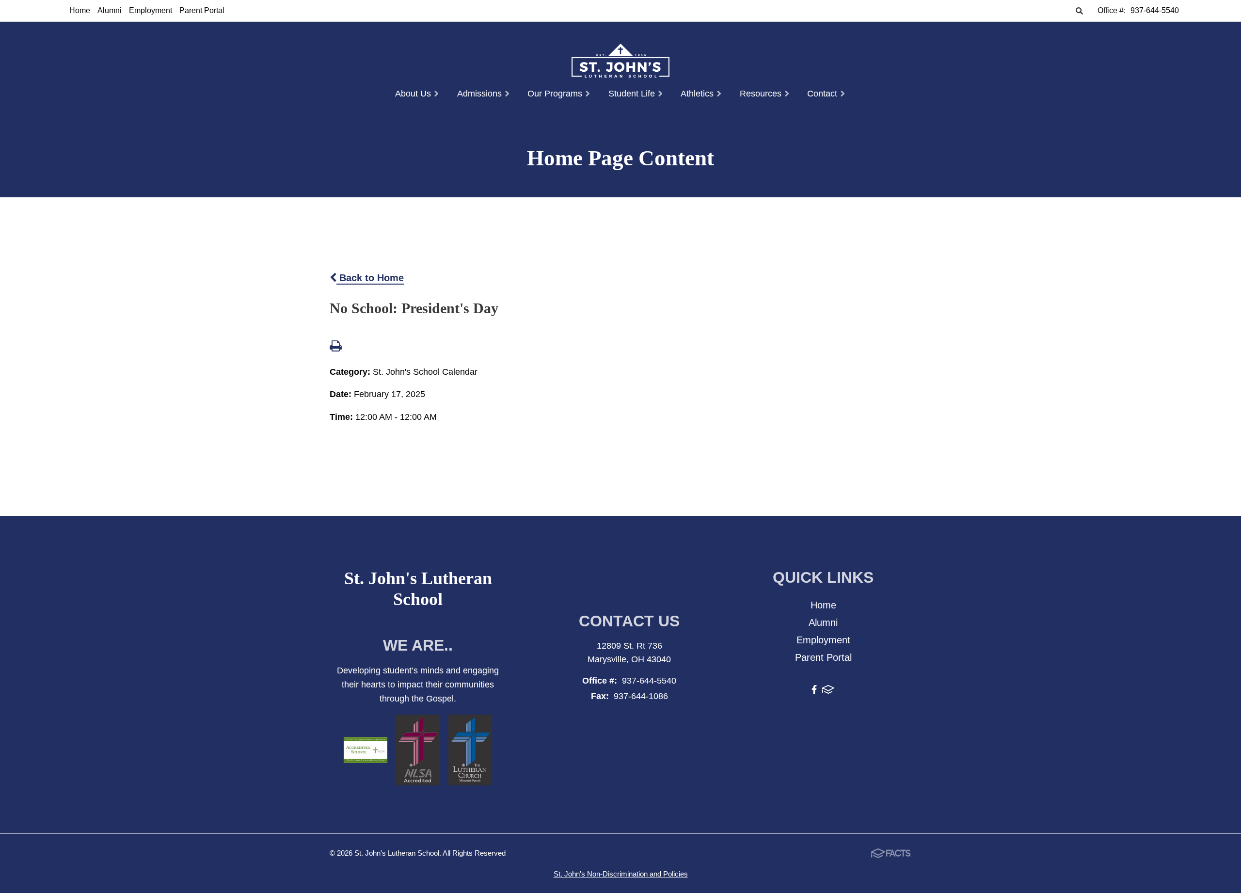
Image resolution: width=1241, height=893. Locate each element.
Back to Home (370, 277)
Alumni (109, 10)
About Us (414, 93)
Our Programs (556, 93)
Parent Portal (201, 10)
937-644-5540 (1154, 10)
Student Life (632, 93)
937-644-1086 (641, 696)
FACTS (828, 691)
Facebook (814, 691)
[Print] (335, 347)
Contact (823, 93)
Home (79, 10)
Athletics (698, 93)
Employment (150, 10)
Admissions (480, 93)
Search (1079, 11)
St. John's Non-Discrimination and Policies (621, 874)
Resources (762, 93)
